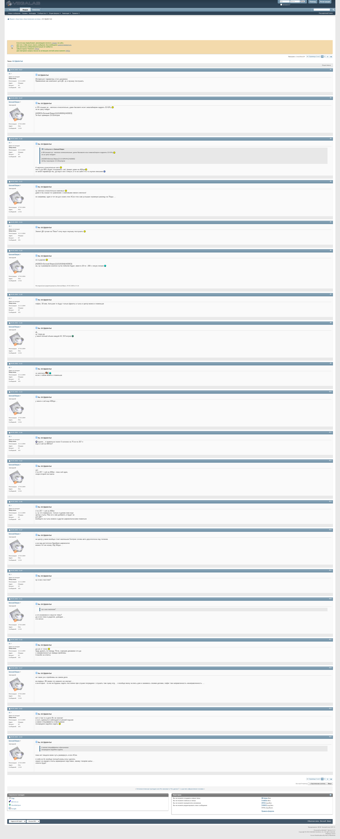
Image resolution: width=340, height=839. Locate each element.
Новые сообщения (14, 13)
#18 (330, 668)
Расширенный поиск (326, 13)
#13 (330, 501)
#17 (330, 639)
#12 (330, 460)
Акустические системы (32, 19)
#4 (331, 181)
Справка (24, 13)
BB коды (265, 798)
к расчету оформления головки (192, 789)
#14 (330, 530)
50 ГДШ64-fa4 (17, 61)
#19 (330, 708)
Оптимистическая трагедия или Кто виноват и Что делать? (157, 789)
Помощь (313, 2)
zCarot (333, 833)
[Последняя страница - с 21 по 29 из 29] (331, 57)
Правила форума (268, 811)
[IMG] (263, 803)
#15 (330, 570)
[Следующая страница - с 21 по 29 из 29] (327, 57)
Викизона (36, 10)
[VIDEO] (264, 805)
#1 (331, 69)
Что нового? (13, 10)
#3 (331, 138)
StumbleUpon (16, 805)
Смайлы (264, 801)
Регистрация (325, 2)
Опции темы (326, 65)
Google (13, 809)
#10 (330, 392)
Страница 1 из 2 (314, 56)
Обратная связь (313, 821)
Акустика (19, 19)
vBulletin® (324, 830)
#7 (331, 294)
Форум (25, 10)
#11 (330, 432)
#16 (330, 599)
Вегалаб (323, 821)
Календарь (32, 13)
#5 (331, 222)
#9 (331, 363)
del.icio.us (14, 802)
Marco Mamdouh (330, 835)
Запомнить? (286, 4)
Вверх (330, 784)
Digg (12, 798)
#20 (330, 737)
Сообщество (41, 13)
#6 (331, 250)
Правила (75, 13)
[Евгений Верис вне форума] (17, 115)
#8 (331, 323)
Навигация (65, 13)
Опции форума (54, 13)
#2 (331, 98)
